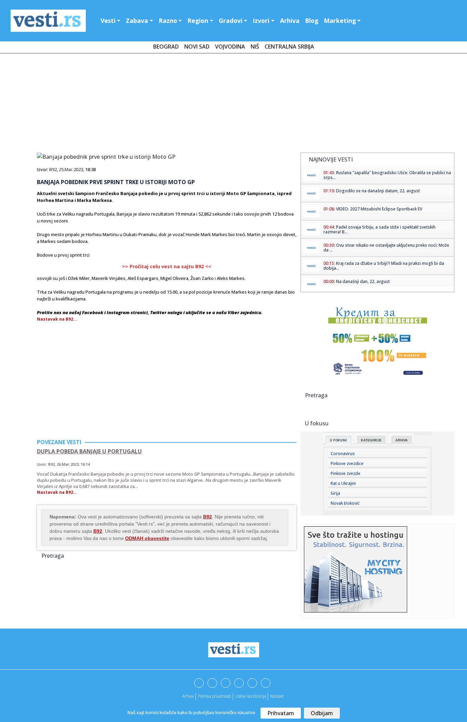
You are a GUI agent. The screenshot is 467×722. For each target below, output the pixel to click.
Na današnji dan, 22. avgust (363, 281)
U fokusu (338, 440)
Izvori (261, 20)
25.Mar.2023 (71, 169)
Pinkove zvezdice (347, 463)
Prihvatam (280, 713)
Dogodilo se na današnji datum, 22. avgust (378, 191)
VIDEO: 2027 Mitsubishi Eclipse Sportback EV (379, 209)
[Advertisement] (233, 104)
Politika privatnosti (214, 696)
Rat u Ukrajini (343, 483)
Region (197, 20)
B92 (53, 169)
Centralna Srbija (289, 46)
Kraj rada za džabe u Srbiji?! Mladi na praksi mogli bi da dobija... (383, 265)
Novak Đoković (345, 503)
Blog (311, 20)
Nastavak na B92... (57, 319)
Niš (255, 46)
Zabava (137, 20)
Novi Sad (197, 46)
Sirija (335, 493)
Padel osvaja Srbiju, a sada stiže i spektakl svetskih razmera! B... (379, 229)
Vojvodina (230, 46)
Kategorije (371, 440)
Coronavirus (343, 453)
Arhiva (289, 20)
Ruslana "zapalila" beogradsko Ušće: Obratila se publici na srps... (387, 175)
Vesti (108, 20)
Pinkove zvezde (345, 473)
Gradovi (230, 20)
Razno (168, 20)
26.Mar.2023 (68, 464)
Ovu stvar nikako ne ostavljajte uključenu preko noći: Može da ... (386, 247)
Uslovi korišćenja (250, 696)
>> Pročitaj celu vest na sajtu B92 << (166, 266)
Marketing (340, 20)
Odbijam (322, 713)
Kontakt (277, 696)
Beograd (166, 46)
